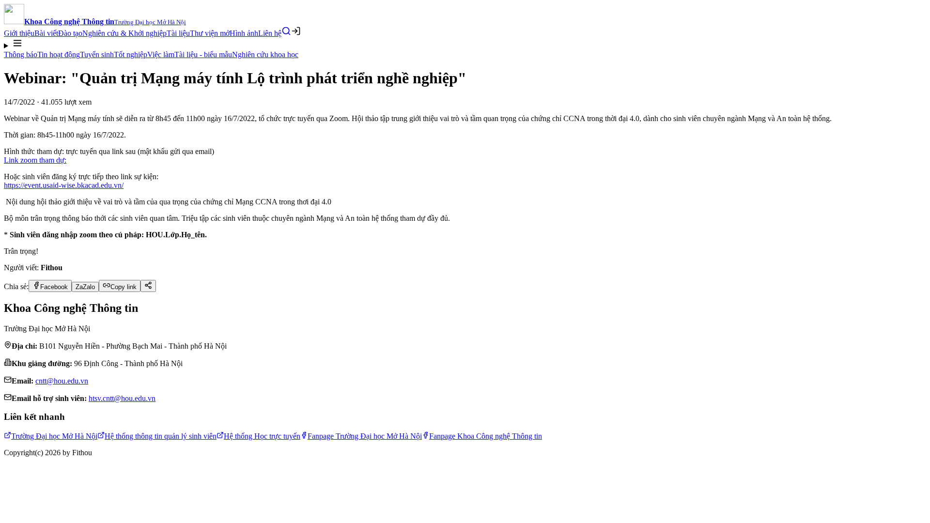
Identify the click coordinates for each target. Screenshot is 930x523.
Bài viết (46, 33)
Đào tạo (70, 33)
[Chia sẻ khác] (148, 286)
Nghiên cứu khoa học (265, 54)
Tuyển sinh (97, 54)
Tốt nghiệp (130, 54)
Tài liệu (178, 33)
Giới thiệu (19, 33)
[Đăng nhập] (296, 31)
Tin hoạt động (58, 54)
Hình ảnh (244, 33)
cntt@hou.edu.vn (61, 381)
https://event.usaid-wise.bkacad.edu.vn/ (64, 185)
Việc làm (160, 54)
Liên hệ (269, 33)
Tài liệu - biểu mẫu (203, 54)
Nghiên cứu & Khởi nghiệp (124, 33)
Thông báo (20, 54)
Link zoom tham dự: (35, 160)
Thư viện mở (210, 33)
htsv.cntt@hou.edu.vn (122, 398)
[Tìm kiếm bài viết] (286, 31)
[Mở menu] (465, 44)
